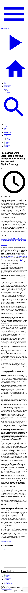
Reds (8, 90)
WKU (5, 83)
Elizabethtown (7, 86)
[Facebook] (7, 142)
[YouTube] (6, 146)
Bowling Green (7, 85)
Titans (8, 92)
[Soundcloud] (7, 145)
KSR (5, 82)
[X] (6, 143)
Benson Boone (11, 256)
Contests (6, 87)
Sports (5, 89)
